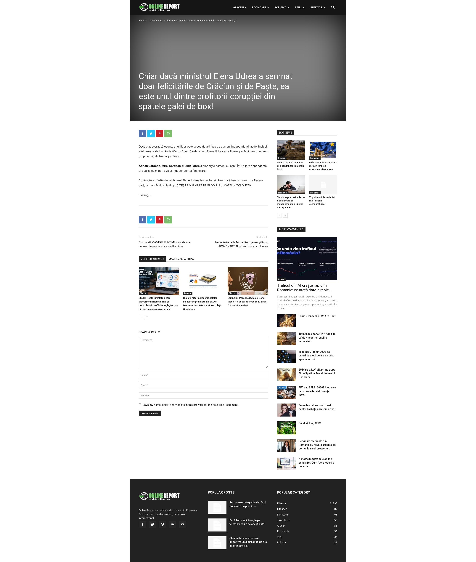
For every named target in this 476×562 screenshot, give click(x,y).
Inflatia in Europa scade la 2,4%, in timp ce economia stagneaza (323, 166)
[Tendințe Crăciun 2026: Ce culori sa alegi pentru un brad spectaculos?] (286, 356)
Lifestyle (316, 7)
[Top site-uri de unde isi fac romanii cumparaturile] (323, 184)
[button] (332, 7)
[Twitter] (151, 133)
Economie (259, 7)
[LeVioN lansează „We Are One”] (286, 320)
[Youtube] (182, 524)
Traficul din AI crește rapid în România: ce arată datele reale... (304, 287)
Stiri (298, 7)
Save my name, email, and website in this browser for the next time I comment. (190, 404)
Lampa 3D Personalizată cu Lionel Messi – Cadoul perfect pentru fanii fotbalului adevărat (247, 302)
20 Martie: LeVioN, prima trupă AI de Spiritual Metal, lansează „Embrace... (317, 373)
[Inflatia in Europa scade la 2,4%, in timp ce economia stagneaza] (323, 150)
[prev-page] (141, 316)
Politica (280, 7)
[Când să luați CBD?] (286, 427)
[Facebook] (142, 133)
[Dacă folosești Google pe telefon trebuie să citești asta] (217, 524)
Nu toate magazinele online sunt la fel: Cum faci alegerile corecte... (316, 462)
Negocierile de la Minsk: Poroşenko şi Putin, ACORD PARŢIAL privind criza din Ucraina (241, 244)
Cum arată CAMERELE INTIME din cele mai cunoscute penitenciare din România (165, 244)
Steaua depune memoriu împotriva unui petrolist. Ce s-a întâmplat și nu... (248, 542)
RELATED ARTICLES (152, 259)
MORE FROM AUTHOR (181, 259)
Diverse (153, 20)
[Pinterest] (159, 133)
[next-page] (147, 316)
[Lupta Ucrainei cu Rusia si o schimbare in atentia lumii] (291, 150)
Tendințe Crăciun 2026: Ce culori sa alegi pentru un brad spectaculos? (316, 355)
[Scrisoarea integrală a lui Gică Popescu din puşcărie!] (217, 507)
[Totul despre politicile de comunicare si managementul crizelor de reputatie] (291, 184)
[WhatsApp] (168, 133)
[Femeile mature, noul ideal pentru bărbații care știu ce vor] (286, 410)
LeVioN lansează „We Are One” (317, 316)
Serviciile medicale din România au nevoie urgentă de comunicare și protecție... (317, 445)
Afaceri (238, 7)
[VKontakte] (172, 524)
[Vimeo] (162, 524)
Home (142, 20)
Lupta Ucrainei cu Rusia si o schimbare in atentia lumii (290, 166)
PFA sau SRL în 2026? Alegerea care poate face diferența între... (317, 391)
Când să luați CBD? (310, 423)
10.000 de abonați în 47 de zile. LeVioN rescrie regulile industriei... (317, 337)
